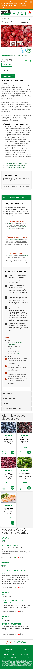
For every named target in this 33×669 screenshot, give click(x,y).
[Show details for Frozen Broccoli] (24, 462)
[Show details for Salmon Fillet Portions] (8, 497)
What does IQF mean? (9, 183)
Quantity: (2, 70)
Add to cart (7, 76)
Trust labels (24, 652)
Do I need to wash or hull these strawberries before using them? (16, 179)
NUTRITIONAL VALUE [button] (10, 398)
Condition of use (9, 654)
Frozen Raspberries (8, 474)
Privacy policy (24, 654)
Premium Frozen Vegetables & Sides (16, 164)
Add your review (23, 55)
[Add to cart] (12, 452)
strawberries (12, 223)
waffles (22, 226)
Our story (9, 647)
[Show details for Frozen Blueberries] (8, 427)
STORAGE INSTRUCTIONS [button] (12, 409)
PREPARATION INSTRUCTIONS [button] (13, 197)
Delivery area (9, 649)
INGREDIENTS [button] (7, 393)
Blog (9, 652)
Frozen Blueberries (8, 439)
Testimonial (24, 647)
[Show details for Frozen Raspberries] (8, 462)
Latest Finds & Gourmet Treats (15, 166)
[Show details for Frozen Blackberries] (24, 427)
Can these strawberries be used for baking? (16, 186)
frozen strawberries (15, 239)
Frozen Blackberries (24, 439)
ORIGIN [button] (5, 403)
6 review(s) (12, 55)
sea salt (17, 353)
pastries (25, 255)
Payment (24, 649)
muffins (11, 255)
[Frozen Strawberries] (5, 44)
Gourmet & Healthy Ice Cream (15, 167)
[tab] (16, 197)
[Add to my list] (4, 452)
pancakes (17, 226)
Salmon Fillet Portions (8, 509)
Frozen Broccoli (24, 473)
